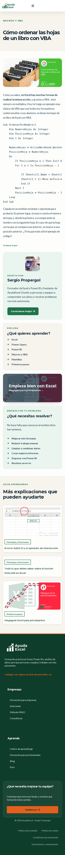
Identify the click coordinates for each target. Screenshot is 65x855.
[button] (33, 6)
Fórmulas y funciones (18, 542)
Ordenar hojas (10, 245)
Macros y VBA (13, 20)
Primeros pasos (15, 614)
